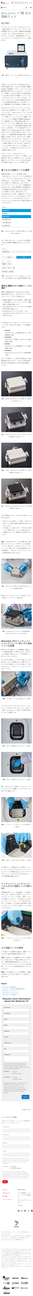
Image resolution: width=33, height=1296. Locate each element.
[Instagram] (22, 1211)
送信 (5, 1181)
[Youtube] (32, 1211)
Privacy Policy (22, 1173)
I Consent (14, 1071)
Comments (7, 1054)
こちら (14, 1255)
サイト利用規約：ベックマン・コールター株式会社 (24, 1194)
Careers (5, 1189)
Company (7, 1031)
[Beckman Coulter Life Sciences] (5, 3)
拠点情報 (5, 1196)
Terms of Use (15, 1086)
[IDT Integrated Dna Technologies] (24, 1283)
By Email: (7, 1071)
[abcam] (15, 1278)
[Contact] (26, 7)
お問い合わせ (6, 1193)
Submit (25, 1097)
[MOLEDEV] (15, 1288)
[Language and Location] (31, 7)
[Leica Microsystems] (6, 1288)
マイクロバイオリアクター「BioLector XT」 (15, 27)
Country (6, 1037)
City (5, 1049)
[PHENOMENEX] (24, 1288)
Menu (4, 7)
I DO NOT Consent (17, 1073)
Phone (5, 1025)
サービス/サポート (8, 1199)
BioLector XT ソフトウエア (10, 992)
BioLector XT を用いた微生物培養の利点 (14, 989)
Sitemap (20, 1205)
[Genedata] (6, 1283)
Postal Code (7, 1043)
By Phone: (7, 1077)
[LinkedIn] (25, 1211)
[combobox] (19, 2)
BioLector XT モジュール (10, 990)
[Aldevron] (24, 1278)
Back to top (27, 1109)
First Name (7, 1007)
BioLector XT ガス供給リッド (11, 994)
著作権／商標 (21, 1189)
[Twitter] (28, 1211)
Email (5, 1019)
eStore (30, 2)
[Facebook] (18, 1211)
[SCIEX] (6, 1293)
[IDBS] (15, 1283)
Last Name (7, 1013)
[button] (12, 2)
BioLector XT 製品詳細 (9, 987)
